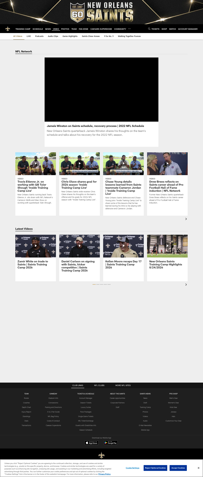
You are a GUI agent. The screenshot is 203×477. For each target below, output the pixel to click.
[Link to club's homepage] (7, 28)
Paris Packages (85, 412)
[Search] (149, 29)
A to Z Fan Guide (53, 412)
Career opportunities (117, 398)
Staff (117, 407)
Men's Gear (173, 398)
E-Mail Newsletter (145, 425)
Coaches (26, 403)
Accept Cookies (178, 468)
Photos (145, 412)
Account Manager (85, 398)
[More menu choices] (129, 29)
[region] (101, 468)
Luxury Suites (86, 407)
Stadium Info (53, 398)
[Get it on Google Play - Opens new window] (111, 444)
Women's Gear (173, 403)
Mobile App (145, 430)
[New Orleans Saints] (101, 455)
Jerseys (173, 412)
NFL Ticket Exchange (85, 421)
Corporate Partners (117, 403)
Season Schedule (85, 430)
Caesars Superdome (53, 425)
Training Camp (145, 407)
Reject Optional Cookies (155, 468)
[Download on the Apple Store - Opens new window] (92, 443)
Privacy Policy (104, 474)
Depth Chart (26, 407)
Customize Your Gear (173, 421)
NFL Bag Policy (53, 416)
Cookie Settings (132, 468)
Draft (145, 403)
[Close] (199, 468)
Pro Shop (173, 394)
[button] (94, 284)
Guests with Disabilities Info (86, 425)
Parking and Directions (53, 407)
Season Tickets (85, 403)
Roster (26, 398)
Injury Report (26, 412)
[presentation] (186, 219)
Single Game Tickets (85, 416)
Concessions (53, 403)
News (145, 398)
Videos (145, 416)
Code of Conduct (53, 421)
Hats (173, 416)
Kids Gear (173, 407)
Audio (145, 421)
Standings (26, 416)
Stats (26, 421)
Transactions (26, 425)
